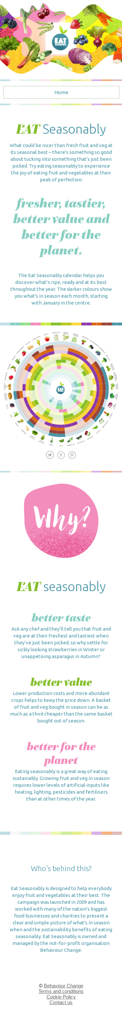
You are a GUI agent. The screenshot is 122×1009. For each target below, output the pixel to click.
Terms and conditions (61, 991)
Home (61, 92)
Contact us (61, 1002)
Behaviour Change (63, 985)
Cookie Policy (61, 997)
